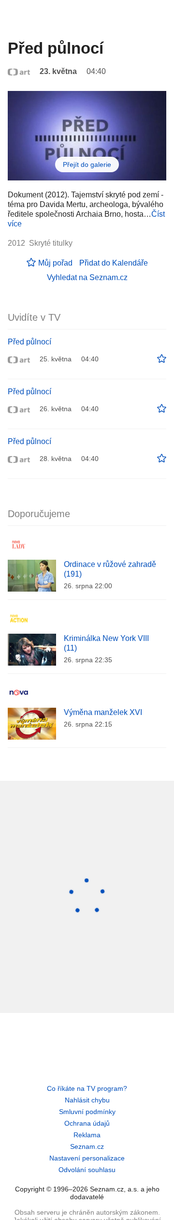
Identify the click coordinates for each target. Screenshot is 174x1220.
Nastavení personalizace (87, 1158)
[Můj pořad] (161, 359)
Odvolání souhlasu (87, 1170)
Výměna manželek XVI (103, 712)
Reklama (87, 1135)
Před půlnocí (29, 342)
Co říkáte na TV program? (87, 1088)
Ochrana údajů (87, 1123)
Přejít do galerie (87, 164)
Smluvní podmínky (87, 1112)
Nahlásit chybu (87, 1100)
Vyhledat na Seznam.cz (87, 277)
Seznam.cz (87, 1146)
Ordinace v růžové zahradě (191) (110, 569)
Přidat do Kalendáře (113, 263)
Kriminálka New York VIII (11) (106, 643)
